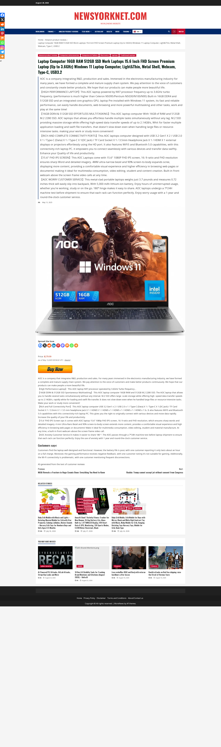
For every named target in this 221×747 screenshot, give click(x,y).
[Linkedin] (54, 345)
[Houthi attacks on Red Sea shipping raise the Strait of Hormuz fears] (165, 557)
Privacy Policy (89, 598)
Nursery (44, 511)
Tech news (86, 31)
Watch (181, 31)
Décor (56, 508)
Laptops (115, 55)
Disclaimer (101, 598)
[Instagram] (2, 47)
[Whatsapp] (72, 345)
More (117, 31)
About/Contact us (135, 598)
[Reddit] (49, 345)
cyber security (46, 566)
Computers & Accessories (69, 55)
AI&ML (80, 566)
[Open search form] (169, 31)
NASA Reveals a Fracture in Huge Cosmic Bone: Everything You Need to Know (71, 470)
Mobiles (64, 508)
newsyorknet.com (110, 15)
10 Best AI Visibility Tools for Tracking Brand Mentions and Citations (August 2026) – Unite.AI (90, 575)
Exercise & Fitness (84, 505)
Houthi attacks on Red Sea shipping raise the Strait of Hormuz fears (164, 573)
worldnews (40, 31)
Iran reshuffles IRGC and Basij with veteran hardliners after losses (128, 573)
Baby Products (46, 508)
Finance (51, 31)
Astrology (99, 31)
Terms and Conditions (116, 598)
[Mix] (67, 345)
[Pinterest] (58, 345)
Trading (126, 31)
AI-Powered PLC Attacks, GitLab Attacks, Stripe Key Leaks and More (54, 573)
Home (79, 598)
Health (109, 31)
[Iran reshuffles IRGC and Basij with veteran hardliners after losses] (129, 557)
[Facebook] (40, 345)
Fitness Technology (85, 508)
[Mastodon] (63, 345)
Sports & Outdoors (84, 511)
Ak (39, 202)
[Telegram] (2, 52)
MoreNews (119, 603)
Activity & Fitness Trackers (88, 499)
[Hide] (1, 61)
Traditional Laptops (128, 55)
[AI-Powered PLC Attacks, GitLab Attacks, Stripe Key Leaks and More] (55, 557)
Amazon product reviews (68, 31)
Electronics (104, 55)
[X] (45, 345)
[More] (76, 345)
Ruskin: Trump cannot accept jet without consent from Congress (154, 470)
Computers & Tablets (90, 55)
